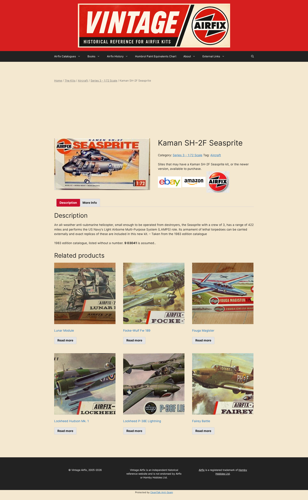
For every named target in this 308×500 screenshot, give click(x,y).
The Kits (70, 80)
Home (58, 80)
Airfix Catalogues (65, 56)
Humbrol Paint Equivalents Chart (155, 56)
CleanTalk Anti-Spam (161, 492)
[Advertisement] (154, 111)
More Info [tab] (90, 202)
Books (91, 56)
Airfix (202, 469)
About (187, 56)
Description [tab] (68, 202)
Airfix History (115, 56)
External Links (211, 56)
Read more (65, 340)
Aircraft (83, 80)
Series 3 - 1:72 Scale (104, 80)
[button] (252, 56)
